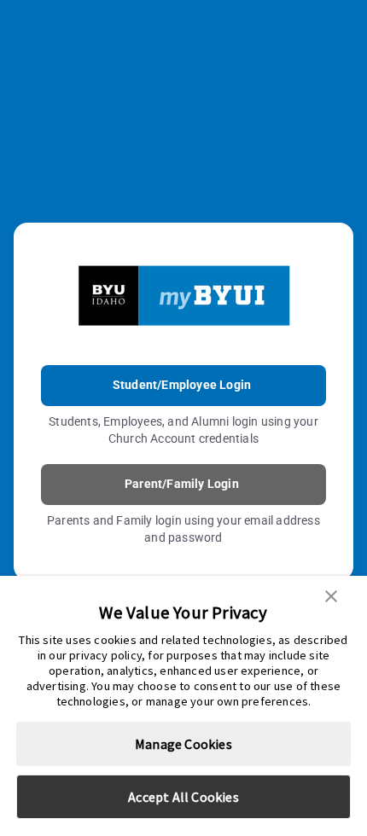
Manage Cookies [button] (183, 743)
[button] (331, 594)
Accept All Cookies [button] (183, 796)
